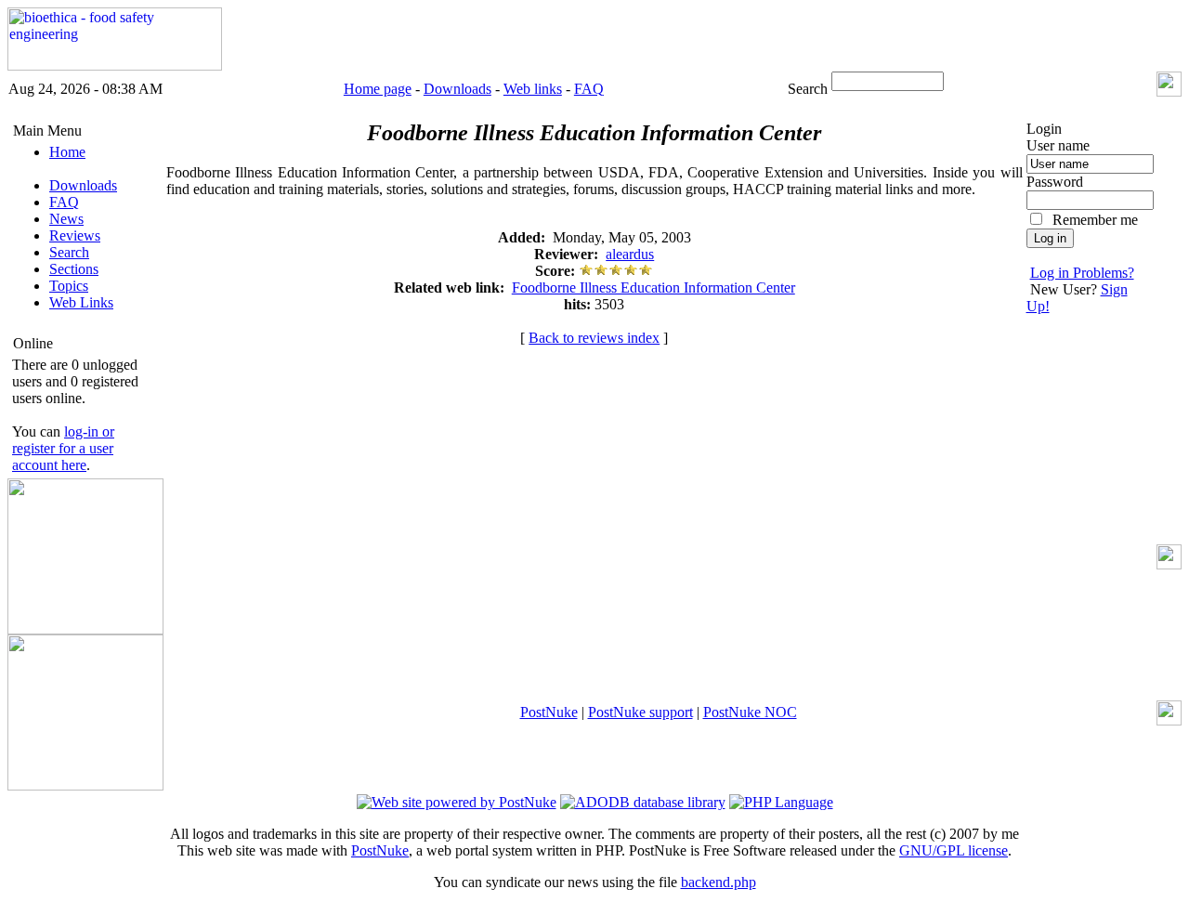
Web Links (81, 302)
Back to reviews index (594, 338)
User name (1058, 145)
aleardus (630, 254)
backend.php (718, 882)
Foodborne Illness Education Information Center (653, 287)
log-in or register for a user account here (63, 448)
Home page (378, 89)
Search (69, 252)
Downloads (457, 89)
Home (67, 152)
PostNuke (549, 712)
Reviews (74, 235)
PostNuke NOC (750, 712)
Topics (68, 286)
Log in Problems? (1082, 273)
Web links (532, 89)
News (66, 219)
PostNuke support (640, 712)
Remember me (1095, 220)
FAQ (589, 89)
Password (1054, 182)
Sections (73, 269)
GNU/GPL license (953, 850)
